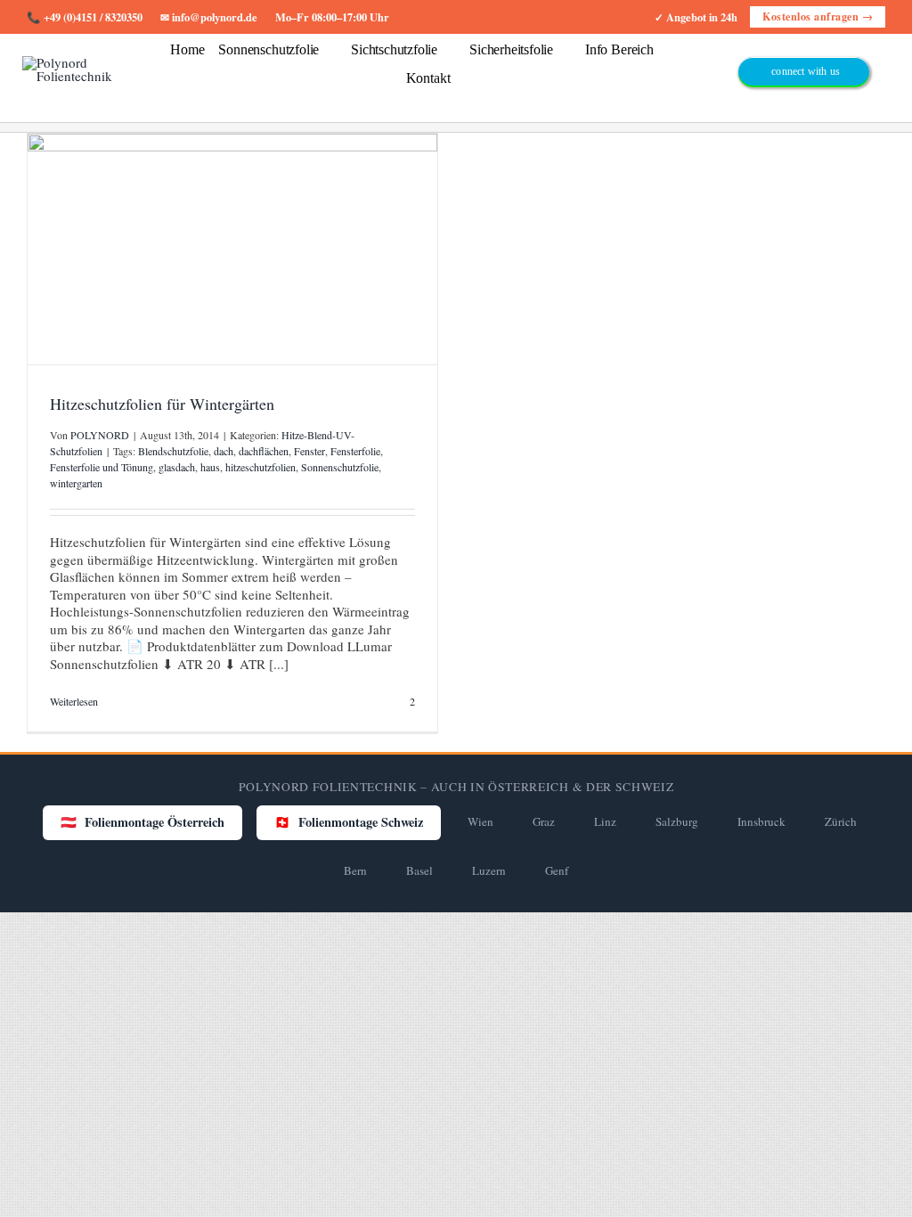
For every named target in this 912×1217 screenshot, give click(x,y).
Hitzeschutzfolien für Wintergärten (162, 403)
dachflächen (264, 451)
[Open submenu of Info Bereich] (663, 57)
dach (223, 451)
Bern (355, 870)
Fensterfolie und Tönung (101, 467)
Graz (544, 821)
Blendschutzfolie (173, 451)
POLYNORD (99, 435)
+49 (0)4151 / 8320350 (93, 17)
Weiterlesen (74, 701)
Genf (556, 870)
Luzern (489, 870)
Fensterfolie (355, 451)
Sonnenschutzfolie (340, 467)
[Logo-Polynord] (72, 62)
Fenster (309, 451)
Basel (419, 870)
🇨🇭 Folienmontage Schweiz (348, 822)
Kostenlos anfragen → (817, 16)
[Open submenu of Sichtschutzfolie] (446, 57)
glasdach (177, 467)
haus (210, 467)
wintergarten (76, 483)
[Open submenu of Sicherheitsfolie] (562, 57)
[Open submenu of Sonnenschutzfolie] (328, 57)
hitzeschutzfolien (260, 467)
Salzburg (677, 821)
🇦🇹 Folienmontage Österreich (142, 822)
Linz (605, 821)
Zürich (841, 821)
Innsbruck (761, 821)
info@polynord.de (214, 17)
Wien (480, 821)
